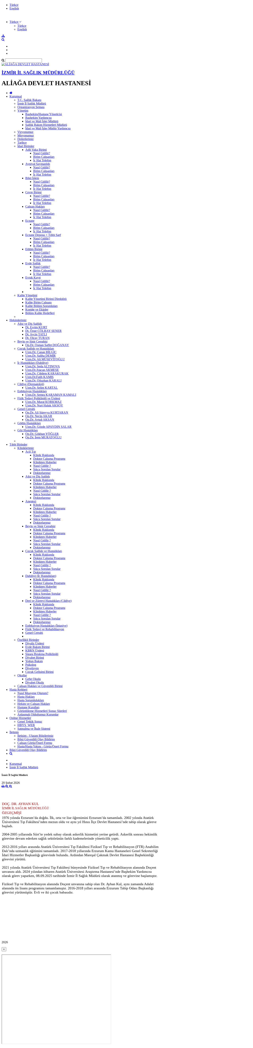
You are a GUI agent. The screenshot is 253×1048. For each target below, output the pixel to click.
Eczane (29, 220)
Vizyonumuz (25, 132)
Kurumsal (15, 96)
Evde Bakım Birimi (37, 647)
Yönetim (22, 110)
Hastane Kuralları (28, 707)
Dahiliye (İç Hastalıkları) (40, 576)
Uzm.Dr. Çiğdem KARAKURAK (47, 373)
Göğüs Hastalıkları (29, 423)
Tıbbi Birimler (18, 444)
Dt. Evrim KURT (36, 327)
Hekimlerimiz (17, 320)
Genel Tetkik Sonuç (29, 721)
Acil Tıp (30, 451)
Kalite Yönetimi (27, 295)
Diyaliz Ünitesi (34, 643)
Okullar (22, 675)
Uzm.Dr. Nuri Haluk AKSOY (44, 405)
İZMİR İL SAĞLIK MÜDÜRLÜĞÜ (38, 72)
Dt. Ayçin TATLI (36, 334)
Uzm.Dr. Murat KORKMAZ (43, 402)
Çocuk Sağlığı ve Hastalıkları (35, 348)
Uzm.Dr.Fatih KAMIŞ (39, 377)
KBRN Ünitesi (34, 650)
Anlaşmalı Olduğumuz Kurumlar (38, 714)
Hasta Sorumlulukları (30, 700)
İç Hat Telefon (42, 160)
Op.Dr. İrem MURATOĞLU (43, 437)
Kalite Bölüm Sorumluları (41, 306)
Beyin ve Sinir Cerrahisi (32, 341)
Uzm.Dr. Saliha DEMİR (40, 355)
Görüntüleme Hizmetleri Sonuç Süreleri (42, 711)
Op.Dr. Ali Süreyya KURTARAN (46, 412)
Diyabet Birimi (34, 657)
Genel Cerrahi (26, 409)
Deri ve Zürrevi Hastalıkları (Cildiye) (48, 600)
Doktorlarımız (42, 473)
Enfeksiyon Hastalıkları (32, 391)
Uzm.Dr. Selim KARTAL (41, 387)
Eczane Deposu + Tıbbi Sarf (43, 235)
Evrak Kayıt (33, 277)
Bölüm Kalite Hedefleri (40, 313)
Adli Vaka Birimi (36, 149)
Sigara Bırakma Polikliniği (41, 654)
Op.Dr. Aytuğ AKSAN (39, 419)
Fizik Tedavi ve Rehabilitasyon (44, 629)
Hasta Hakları (26, 696)
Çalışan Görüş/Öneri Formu (34, 743)
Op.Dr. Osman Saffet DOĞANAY (47, 345)
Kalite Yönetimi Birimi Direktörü (46, 299)
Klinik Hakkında (43, 455)
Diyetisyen (32, 668)
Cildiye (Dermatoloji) (30, 384)
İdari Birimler (25, 146)
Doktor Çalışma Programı (49, 458)
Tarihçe (22, 142)
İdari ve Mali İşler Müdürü (41, 121)
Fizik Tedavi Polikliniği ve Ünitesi (38, 398)
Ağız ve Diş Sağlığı (29, 323)
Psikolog (30, 664)
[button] (15, 21)
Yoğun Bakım (34, 661)
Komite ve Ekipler (36, 309)
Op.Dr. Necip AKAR (38, 416)
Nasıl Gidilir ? (42, 465)
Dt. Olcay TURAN (37, 338)
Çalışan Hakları (35, 206)
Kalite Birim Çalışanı (38, 302)
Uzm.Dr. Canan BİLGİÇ (41, 352)
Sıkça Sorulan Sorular (46, 469)
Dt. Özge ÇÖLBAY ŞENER (43, 330)
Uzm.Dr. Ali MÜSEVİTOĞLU (45, 359)
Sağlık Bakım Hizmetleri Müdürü (46, 124)
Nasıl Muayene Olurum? (32, 693)
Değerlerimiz (25, 139)
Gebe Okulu (33, 679)
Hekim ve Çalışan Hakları (33, 703)
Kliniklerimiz (25, 448)
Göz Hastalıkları (27, 430)
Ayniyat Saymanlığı (37, 164)
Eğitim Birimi (33, 249)
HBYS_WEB (26, 725)
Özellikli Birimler (28, 640)
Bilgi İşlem (32, 178)
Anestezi (30, 501)
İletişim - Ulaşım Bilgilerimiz (35, 735)
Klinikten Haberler (45, 462)
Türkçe (13, 5)
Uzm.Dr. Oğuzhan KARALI (43, 380)
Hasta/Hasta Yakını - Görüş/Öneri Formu (42, 746)
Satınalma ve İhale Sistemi (33, 728)
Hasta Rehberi (18, 689)
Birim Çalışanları (43, 156)
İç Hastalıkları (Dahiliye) (32, 362)
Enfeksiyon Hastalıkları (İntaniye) (46, 625)
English (14, 8)
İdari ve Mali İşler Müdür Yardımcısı (48, 128)
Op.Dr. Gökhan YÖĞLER (42, 433)
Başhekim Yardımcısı (38, 117)
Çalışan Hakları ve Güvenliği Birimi (39, 686)
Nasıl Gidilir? (41, 153)
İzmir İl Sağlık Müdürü (31, 103)
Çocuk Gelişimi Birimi (39, 671)
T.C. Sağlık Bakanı (29, 100)
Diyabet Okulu (34, 682)
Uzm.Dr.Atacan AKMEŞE (42, 370)
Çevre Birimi (33, 192)
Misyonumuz (25, 135)
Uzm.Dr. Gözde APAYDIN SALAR (48, 426)
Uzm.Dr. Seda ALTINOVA (42, 366)
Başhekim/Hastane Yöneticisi (43, 114)
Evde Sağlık (33, 263)
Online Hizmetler (20, 718)
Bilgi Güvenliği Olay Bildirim (36, 739)
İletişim (14, 732)
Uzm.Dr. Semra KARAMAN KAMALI (50, 394)
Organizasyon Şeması (30, 107)
